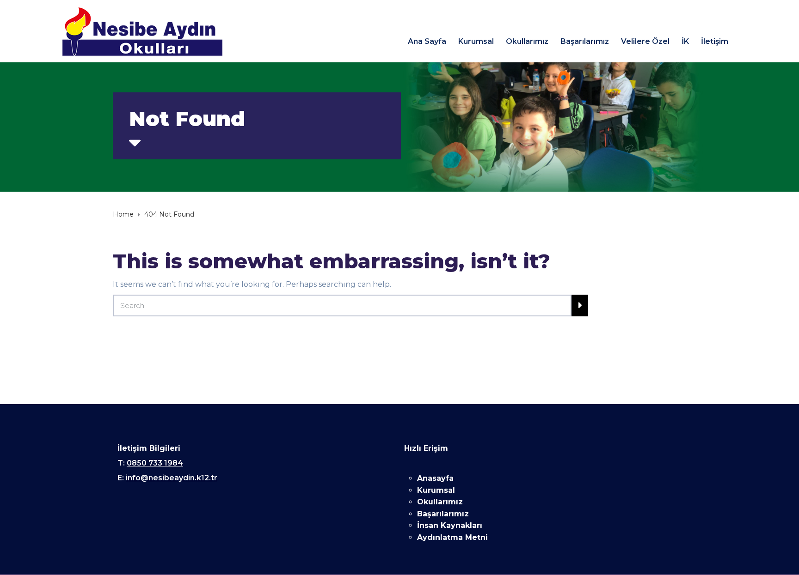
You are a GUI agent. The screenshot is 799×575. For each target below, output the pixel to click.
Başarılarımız (584, 41)
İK (685, 41)
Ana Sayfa (427, 41)
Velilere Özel (645, 41)
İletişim (714, 41)
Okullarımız (527, 41)
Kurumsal (476, 41)
